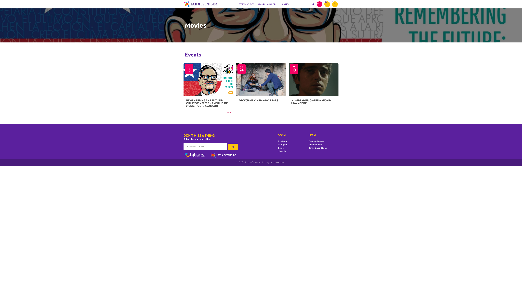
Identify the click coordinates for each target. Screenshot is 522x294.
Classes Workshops (267, 4)
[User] (327, 4)
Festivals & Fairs (246, 4)
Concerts (284, 4)
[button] (313, 4)
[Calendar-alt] (319, 4)
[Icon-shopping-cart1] (335, 4)
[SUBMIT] (233, 147)
